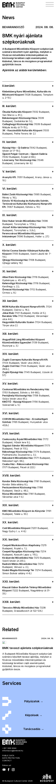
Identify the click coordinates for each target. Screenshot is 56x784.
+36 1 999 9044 (9, 748)
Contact (7, 760)
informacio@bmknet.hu (12, 750)
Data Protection (11, 758)
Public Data (8, 755)
